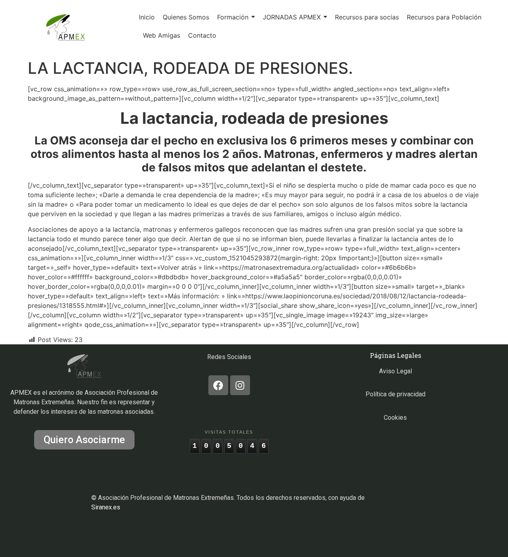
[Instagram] (240, 385)
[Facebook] (218, 385)
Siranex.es (105, 507)
